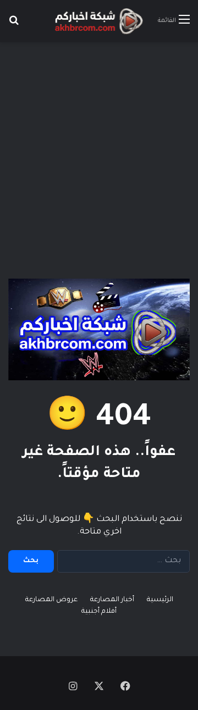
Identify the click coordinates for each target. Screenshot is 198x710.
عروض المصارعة (51, 600)
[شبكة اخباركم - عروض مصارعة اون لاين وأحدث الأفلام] (99, 21)
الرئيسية (160, 600)
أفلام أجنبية (99, 611)
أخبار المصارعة (112, 600)
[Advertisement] (99, 152)
